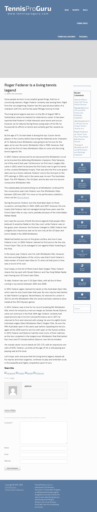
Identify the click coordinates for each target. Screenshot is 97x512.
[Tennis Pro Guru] (28, 10)
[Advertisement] (48, 59)
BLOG (67, 10)
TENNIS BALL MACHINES (66, 37)
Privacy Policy (10, 490)
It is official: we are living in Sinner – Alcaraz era (82, 125)
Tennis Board (23, 197)
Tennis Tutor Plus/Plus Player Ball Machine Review (81, 138)
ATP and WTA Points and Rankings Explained (79, 114)
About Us (20, 490)
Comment (8, 423)
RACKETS (75, 10)
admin (9, 94)
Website (7, 461)
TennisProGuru (10, 487)
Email (6, 454)
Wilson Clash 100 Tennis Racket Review (81, 102)
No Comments (17, 94)
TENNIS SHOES (82, 23)
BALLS (85, 10)
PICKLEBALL (83, 37)
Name (6, 448)
